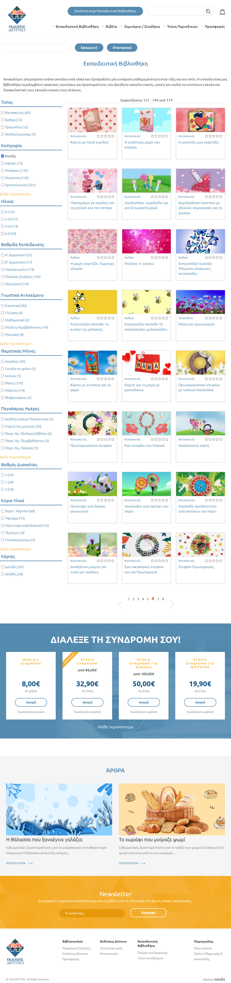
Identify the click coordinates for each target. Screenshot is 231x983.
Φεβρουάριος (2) (18, 398)
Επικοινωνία (109, 953)
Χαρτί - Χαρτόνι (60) (20, 511)
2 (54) (9, 475)
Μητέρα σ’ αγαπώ (139, 263)
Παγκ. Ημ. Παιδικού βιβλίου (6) (28, 433)
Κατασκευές (78, 136)
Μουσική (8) (14, 334)
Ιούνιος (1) (13, 376)
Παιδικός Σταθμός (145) (23, 277)
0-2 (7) (9, 212)
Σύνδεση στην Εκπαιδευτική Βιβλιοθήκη (105, 11)
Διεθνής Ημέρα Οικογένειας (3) (29, 419)
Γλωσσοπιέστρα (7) (20, 540)
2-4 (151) (11, 219)
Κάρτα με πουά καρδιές (89, 142)
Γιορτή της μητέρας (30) (23, 426)
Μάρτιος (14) (15, 390)
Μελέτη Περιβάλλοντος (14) (26, 327)
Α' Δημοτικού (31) (18, 255)
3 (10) (9, 489)
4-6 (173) (11, 226)
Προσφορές (215, 26)
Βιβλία (111, 26)
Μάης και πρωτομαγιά (196, 324)
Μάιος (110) (14, 383)
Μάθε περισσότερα (115, 727)
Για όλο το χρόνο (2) (20, 369)
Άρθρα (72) (13, 120)
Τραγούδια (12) (16, 127)
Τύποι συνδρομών (150, 958)
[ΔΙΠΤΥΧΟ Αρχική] (15, 951)
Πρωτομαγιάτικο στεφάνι (91, 445)
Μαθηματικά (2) (17, 320)
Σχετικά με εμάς (111, 948)
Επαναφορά (122, 47)
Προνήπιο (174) (17, 284)
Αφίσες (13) (14, 163)
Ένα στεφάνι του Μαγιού (145, 445)
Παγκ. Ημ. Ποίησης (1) (21, 448)
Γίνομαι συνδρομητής (152, 953)
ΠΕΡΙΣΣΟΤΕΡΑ (16, 863)
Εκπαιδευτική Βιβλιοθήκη (77, 26)
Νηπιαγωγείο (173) (19, 269)
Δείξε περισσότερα (15, 194)
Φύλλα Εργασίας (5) (20, 134)
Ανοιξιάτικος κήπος (193, 445)
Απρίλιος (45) (15, 361)
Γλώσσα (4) (14, 313)
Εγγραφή (148, 913)
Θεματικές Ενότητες (76, 948)
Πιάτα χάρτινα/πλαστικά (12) (27, 525)
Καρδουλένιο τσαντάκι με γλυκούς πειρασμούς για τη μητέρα (200, 208)
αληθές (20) (14, 574)
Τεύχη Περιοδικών (182, 26)
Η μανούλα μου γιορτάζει (198, 142)
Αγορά (31, 702)
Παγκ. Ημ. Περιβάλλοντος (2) (27, 441)
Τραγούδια (185, 318)
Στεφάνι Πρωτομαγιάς (196, 567)
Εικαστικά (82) (16, 306)
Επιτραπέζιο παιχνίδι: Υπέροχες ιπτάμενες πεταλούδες (195, 268)
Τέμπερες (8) (15, 533)
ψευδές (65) (14, 567)
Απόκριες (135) (16, 170)
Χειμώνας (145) (17, 178)
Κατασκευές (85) (17, 113)
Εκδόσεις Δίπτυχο (75, 953)
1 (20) (9, 482)
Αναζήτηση (209, 11)
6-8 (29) (10, 233)
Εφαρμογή (89, 47)
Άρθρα (75, 257)
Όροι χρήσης (203, 948)
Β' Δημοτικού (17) (18, 262)
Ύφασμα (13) (15, 518)
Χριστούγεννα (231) (20, 185)
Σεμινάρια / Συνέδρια (142, 26)
